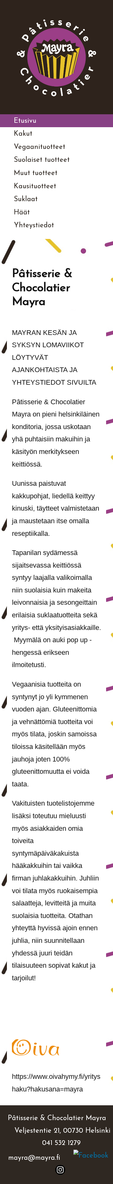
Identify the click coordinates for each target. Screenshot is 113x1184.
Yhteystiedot (34, 225)
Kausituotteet (35, 186)
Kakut (23, 134)
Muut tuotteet (35, 173)
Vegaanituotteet (39, 147)
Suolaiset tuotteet (42, 160)
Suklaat (26, 199)
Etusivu (25, 121)
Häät (22, 212)
